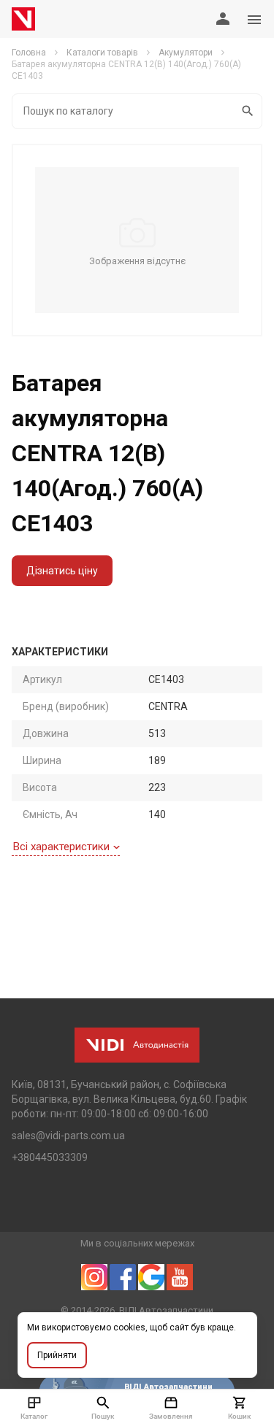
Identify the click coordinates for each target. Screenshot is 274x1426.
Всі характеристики (61, 846)
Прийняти (57, 1355)
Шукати (248, 111)
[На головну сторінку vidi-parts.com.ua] (23, 19)
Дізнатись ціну (62, 571)
